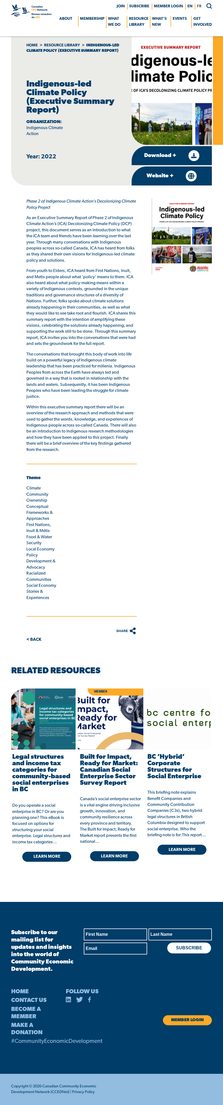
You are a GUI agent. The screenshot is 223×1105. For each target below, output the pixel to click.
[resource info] (178, 719)
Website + (161, 176)
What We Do (114, 22)
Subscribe (139, 6)
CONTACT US (29, 1000)
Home (32, 45)
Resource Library (138, 22)
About (65, 19)
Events (180, 19)
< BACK (33, 640)
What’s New (159, 22)
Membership (92, 19)
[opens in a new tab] (43, 719)
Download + (161, 155)
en (190, 6)
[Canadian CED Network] (31, 17)
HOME (20, 992)
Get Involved (202, 22)
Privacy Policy (83, 1092)
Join (121, 6)
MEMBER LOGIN (168, 6)
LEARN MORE (46, 856)
